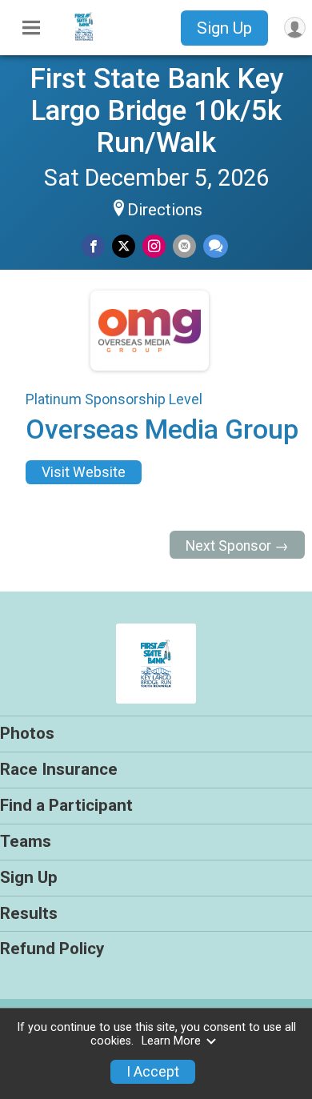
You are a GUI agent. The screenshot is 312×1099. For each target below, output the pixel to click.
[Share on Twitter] (123, 246)
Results (29, 913)
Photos (27, 733)
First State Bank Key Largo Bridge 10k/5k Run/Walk (156, 110)
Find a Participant (66, 805)
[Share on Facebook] (93, 246)
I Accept (152, 1072)
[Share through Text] (215, 246)
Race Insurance (59, 769)
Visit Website (84, 472)
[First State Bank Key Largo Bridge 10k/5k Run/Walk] (84, 42)
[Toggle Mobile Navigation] (31, 28)
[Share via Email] (184, 246)
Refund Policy (52, 948)
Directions (164, 209)
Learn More (171, 1041)
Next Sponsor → (237, 546)
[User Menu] (295, 27)
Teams (25, 841)
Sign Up (224, 28)
